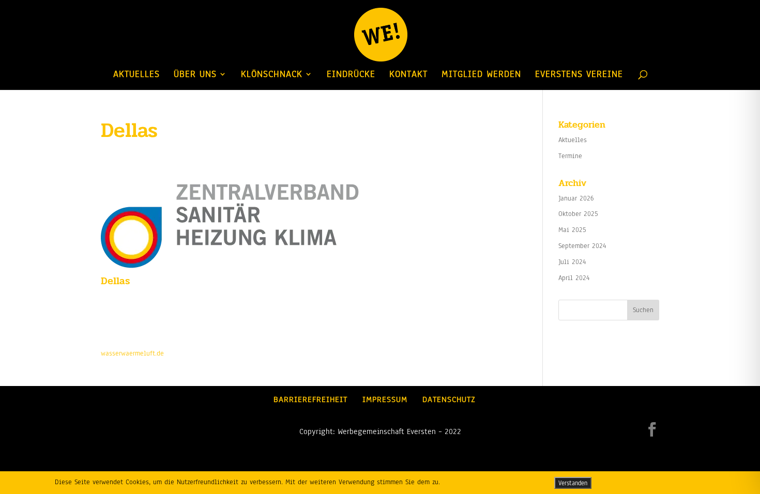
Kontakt (408, 75)
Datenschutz (449, 399)
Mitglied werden (481, 75)
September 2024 (582, 246)
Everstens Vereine (579, 75)
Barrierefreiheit (310, 399)
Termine (570, 156)
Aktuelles (136, 75)
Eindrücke (351, 75)
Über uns (195, 75)
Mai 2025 (572, 230)
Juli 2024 (572, 262)
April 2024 (574, 278)
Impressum (384, 399)
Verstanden (572, 482)
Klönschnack (271, 75)
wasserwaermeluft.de (132, 353)
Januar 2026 (576, 198)
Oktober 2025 (578, 214)
